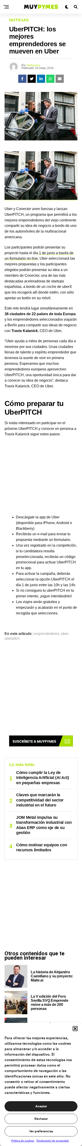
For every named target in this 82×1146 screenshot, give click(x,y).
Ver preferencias (41, 1131)
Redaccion (33, 65)
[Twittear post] (32, 79)
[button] (75, 1028)
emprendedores (46, 634)
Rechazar (41, 1119)
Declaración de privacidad (52, 1140)
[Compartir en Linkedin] (41, 79)
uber (64, 634)
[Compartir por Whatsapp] (50, 79)
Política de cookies (22, 1140)
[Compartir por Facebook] (22, 79)
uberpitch (12, 638)
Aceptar (41, 1106)
